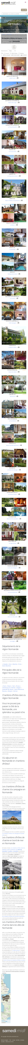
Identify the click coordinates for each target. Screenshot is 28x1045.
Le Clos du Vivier (12, 151)
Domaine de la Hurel (12, 274)
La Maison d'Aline (12, 347)
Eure (10, 664)
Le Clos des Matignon (12, 567)
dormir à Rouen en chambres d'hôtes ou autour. (14, 960)
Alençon (10, 691)
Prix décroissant (15, 55)
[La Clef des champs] (7, 997)
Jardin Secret (12, 78)
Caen (13, 686)
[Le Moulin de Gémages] (7, 1000)
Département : (4, 50)
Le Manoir (12, 225)
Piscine (7, 53)
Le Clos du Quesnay (12, 592)
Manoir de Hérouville (12, 616)
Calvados (5, 664)
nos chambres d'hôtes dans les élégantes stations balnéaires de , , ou (13, 849)
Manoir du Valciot (12, 372)
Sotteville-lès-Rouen (7, 689)
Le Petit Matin (12, 249)
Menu (23, 10)
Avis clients (24, 55)
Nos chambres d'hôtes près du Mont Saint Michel (13, 916)
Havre (4, 686)
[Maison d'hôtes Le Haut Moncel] (3, 999)
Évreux (18, 686)
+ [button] (3, 976)
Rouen (9, 686)
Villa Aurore (12, 396)
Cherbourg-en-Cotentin (8, 687)
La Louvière (12, 298)
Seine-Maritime (6, 666)
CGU (10, 1040)
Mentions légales (4, 1040)
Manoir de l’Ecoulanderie (12, 518)
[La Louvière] (6, 1000)
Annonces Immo (10, 1041)
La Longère (12, 641)
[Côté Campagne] (9, 997)
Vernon (15, 691)
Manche (15, 664)
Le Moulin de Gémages (12, 470)
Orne (19, 664)
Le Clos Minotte (12, 421)
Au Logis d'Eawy (12, 543)
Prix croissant (7, 55)
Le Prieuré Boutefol (12, 127)
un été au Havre (16, 950)
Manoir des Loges (12, 102)
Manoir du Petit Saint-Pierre (12, 445)
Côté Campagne (12, 323)
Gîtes (18, 1040)
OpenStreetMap (4, 1021)
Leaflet (2, 1020)
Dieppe (19, 687)
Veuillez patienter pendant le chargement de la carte (6, 998)
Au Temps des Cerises (12, 176)
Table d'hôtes (14, 53)
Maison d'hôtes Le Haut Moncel (12, 200)
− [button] (3, 978)
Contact (13, 1040)
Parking (21, 53)
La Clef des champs (12, 494)
